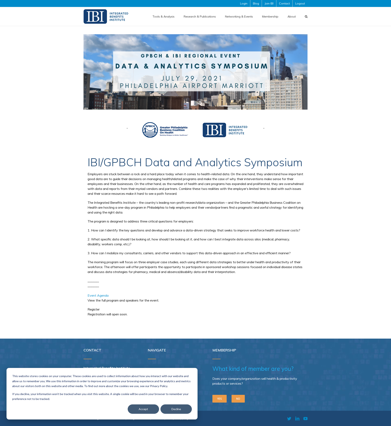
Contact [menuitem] (284, 3)
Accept (143, 409)
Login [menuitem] (243, 3)
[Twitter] (289, 419)
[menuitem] (164, 16)
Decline (176, 409)
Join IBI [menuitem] (269, 3)
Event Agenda (98, 295)
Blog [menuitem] (256, 3)
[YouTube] (305, 419)
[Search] (306, 16)
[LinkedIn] (297, 419)
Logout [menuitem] (300, 3)
